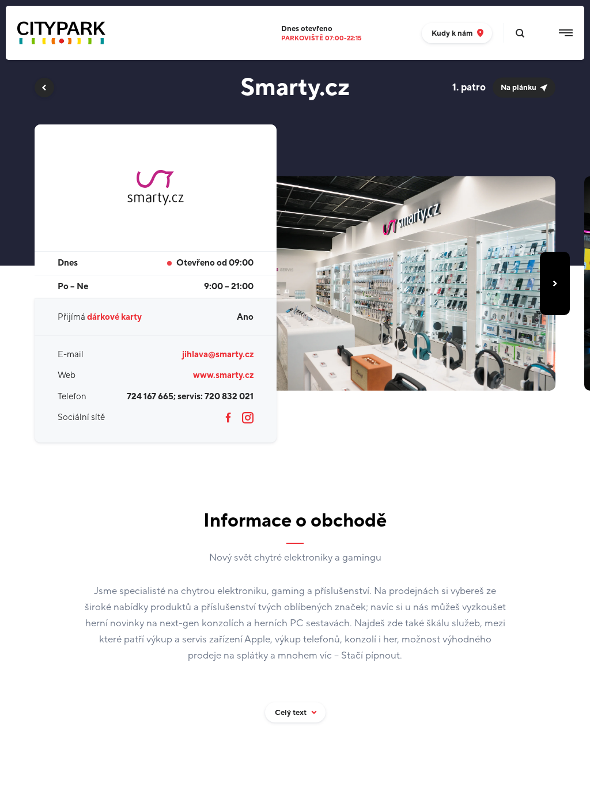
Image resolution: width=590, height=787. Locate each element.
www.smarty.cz (223, 375)
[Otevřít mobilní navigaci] (566, 33)
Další (555, 283)
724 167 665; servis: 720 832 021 (190, 396)
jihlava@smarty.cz (218, 354)
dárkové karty (114, 317)
